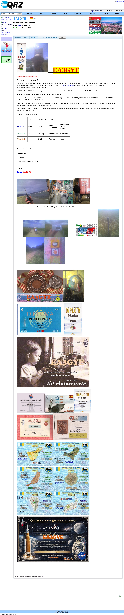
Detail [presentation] (26, 37)
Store (65, 13)
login (92, 11)
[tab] (18, 37)
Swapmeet (77, 13)
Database (29, 13)
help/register (99, 11)
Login (117, 13)
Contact (105, 13)
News (41, 13)
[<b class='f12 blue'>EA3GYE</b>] (111, 33)
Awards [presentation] (33, 37)
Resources (92, 13)
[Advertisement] (67, 596)
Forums (53, 13)
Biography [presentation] (18, 37)
